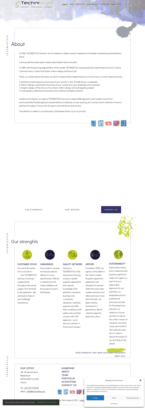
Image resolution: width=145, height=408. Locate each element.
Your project (92, 4)
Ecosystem (104, 4)
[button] (140, 380)
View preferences (133, 398)
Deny (114, 398)
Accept (95, 398)
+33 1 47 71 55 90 (31, 388)
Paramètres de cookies (47, 402)
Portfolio (80, 4)
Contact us (116, 4)
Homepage (68, 368)
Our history (72, 210)
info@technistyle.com (36, 391)
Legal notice (114, 403)
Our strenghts (33, 210)
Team (72, 4)
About (65, 4)
